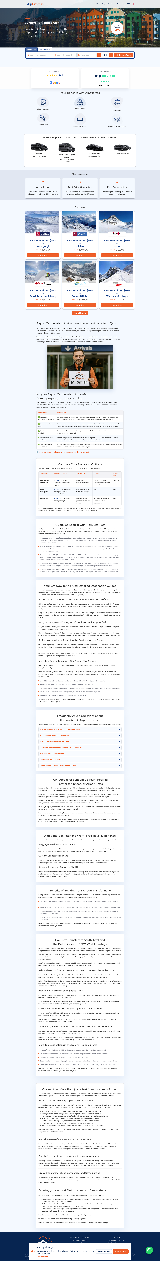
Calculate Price (123, 55)
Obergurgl (43, 246)
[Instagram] (133, 1254)
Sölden (80, 246)
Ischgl (117, 246)
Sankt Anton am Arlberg (43, 296)
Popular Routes (107, 4)
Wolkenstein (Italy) (117, 296)
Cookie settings (43, 1256)
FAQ (128, 4)
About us (120, 4)
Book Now (43, 255)
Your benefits (94, 4)
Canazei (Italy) (80, 296)
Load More (80, 313)
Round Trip (31, 49)
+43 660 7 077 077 (118, 1240)
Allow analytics (121, 1251)
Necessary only (104, 1251)
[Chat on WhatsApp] (149, 1250)
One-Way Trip (44, 49)
